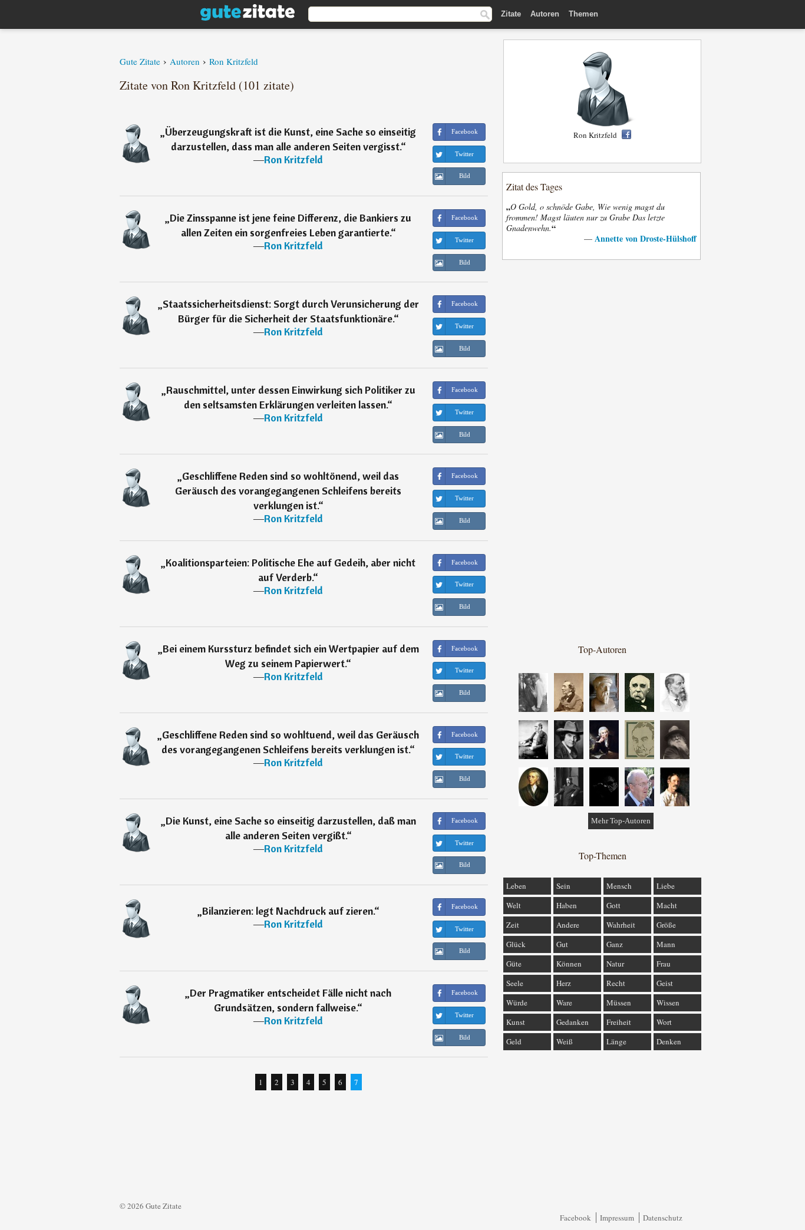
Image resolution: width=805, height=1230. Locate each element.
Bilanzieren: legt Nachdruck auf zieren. (288, 911)
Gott (613, 905)
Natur (615, 963)
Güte (514, 963)
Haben (566, 905)
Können (569, 963)
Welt (513, 905)
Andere (567, 924)
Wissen (667, 1002)
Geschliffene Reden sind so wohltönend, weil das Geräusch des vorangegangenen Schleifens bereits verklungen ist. (288, 490)
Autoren (544, 13)
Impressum (617, 1217)
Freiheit (618, 1022)
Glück (516, 944)
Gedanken (572, 1022)
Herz (563, 983)
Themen (583, 13)
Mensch (619, 886)
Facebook (575, 1217)
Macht (666, 905)
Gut (562, 944)
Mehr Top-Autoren (621, 820)
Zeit (512, 924)
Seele (514, 983)
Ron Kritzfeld (293, 159)
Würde (516, 1002)
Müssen (618, 1002)
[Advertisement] (602, 451)
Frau (663, 963)
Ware (564, 1002)
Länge (616, 1041)
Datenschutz (662, 1217)
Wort (664, 1022)
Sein (563, 886)
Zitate (511, 13)
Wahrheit (620, 924)
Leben (516, 886)
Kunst (515, 1022)
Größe (666, 924)
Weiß (564, 1041)
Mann (665, 944)
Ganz (614, 944)
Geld (514, 1041)
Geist (664, 983)
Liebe (665, 886)
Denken (668, 1041)
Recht (615, 983)
